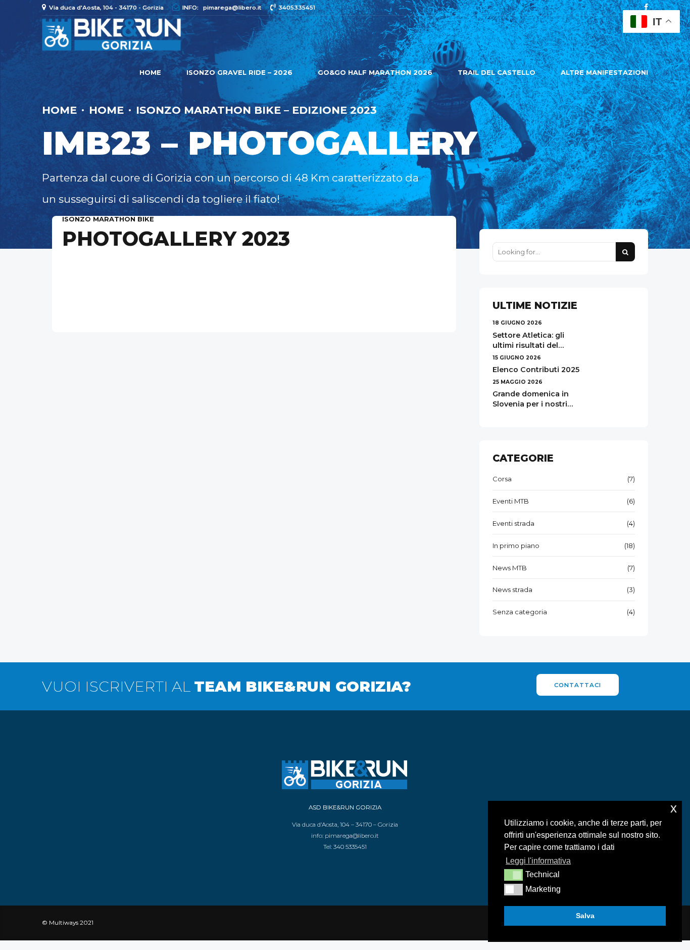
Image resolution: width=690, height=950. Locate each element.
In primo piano (515, 545)
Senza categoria (519, 612)
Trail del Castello (496, 72)
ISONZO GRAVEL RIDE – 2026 (239, 72)
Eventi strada (513, 523)
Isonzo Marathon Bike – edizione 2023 (256, 110)
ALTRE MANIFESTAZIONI (604, 72)
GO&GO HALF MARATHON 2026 (375, 72)
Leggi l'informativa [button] (538, 860)
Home (150, 72)
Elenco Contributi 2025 (535, 369)
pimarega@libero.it (352, 835)
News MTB (509, 568)
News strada (512, 589)
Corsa (502, 479)
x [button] (673, 808)
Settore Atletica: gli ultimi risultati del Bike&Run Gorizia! (528, 345)
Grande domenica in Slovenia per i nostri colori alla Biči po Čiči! (533, 404)
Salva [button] (585, 916)
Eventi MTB (510, 501)
